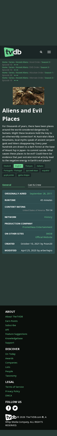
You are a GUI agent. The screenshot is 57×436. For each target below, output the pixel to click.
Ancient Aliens (22, 62)
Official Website (43, 237)
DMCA (8, 395)
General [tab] (6, 184)
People (9, 371)
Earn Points (11, 320)
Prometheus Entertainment (37, 227)
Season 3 (46, 62)
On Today (10, 353)
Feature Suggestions (16, 333)
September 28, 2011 (41, 193)
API (7, 329)
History (48, 216)
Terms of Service (14, 386)
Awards (9, 358)
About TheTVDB (14, 316)
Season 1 (49, 72)
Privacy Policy (12, 391)
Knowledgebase (14, 338)
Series (11, 62)
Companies (11, 362)
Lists (7, 366)
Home (4, 62)
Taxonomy (11, 375)
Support (9, 342)
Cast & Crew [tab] (34, 184)
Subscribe (10, 325)
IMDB (49, 233)
